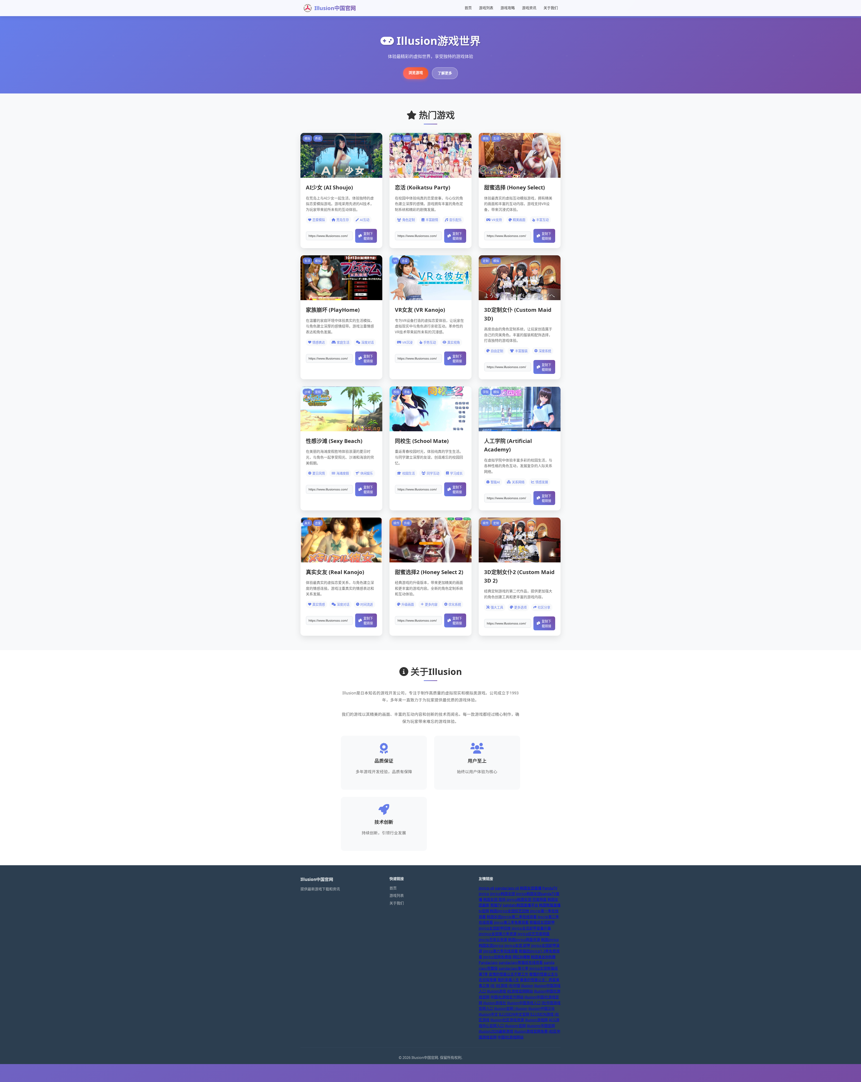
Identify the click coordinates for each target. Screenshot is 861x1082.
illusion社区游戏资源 (507, 1019)
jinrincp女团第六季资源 (498, 933)
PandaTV (549, 888)
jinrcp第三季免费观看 (511, 922)
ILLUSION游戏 (542, 1014)
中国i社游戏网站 (511, 1037)
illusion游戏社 (494, 1002)
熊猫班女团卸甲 (542, 922)
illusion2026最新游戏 (496, 1031)
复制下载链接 (368, 236)
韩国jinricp (550, 939)
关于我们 (551, 7)
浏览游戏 (416, 72)
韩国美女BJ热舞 (543, 956)
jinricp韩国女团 (502, 893)
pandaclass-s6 (507, 888)
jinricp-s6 (486, 888)
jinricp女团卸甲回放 (495, 928)
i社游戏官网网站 (520, 991)
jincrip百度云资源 (493, 939)
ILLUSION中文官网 (514, 1014)
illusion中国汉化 (541, 1008)
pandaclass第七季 (513, 968)
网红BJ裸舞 (521, 956)
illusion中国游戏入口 (524, 1002)
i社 (492, 985)
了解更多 (445, 73)
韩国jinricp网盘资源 (524, 939)
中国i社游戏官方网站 (507, 997)
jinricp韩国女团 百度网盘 (527, 899)
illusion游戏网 (536, 1019)
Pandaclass (488, 962)
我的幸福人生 (508, 979)
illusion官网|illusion (510, 1008)
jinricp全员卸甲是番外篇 (531, 928)
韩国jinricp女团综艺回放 (509, 911)
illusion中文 (488, 1014)
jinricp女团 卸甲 (517, 945)
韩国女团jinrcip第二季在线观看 (512, 916)
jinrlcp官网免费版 (497, 956)
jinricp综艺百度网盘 (533, 933)
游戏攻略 (507, 7)
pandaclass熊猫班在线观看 (521, 962)
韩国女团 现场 (494, 899)
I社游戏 (502, 985)
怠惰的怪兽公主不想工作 (508, 974)
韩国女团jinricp (491, 945)
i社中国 (514, 985)
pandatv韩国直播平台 (520, 905)
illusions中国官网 (541, 1025)
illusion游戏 (496, 991)
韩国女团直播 (530, 888)
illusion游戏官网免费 (531, 1031)
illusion (527, 985)
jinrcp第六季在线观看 (500, 951)
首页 (468, 7)
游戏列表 (486, 7)
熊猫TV (496, 905)
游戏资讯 (529, 7)
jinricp (484, 893)
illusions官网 (515, 1025)
